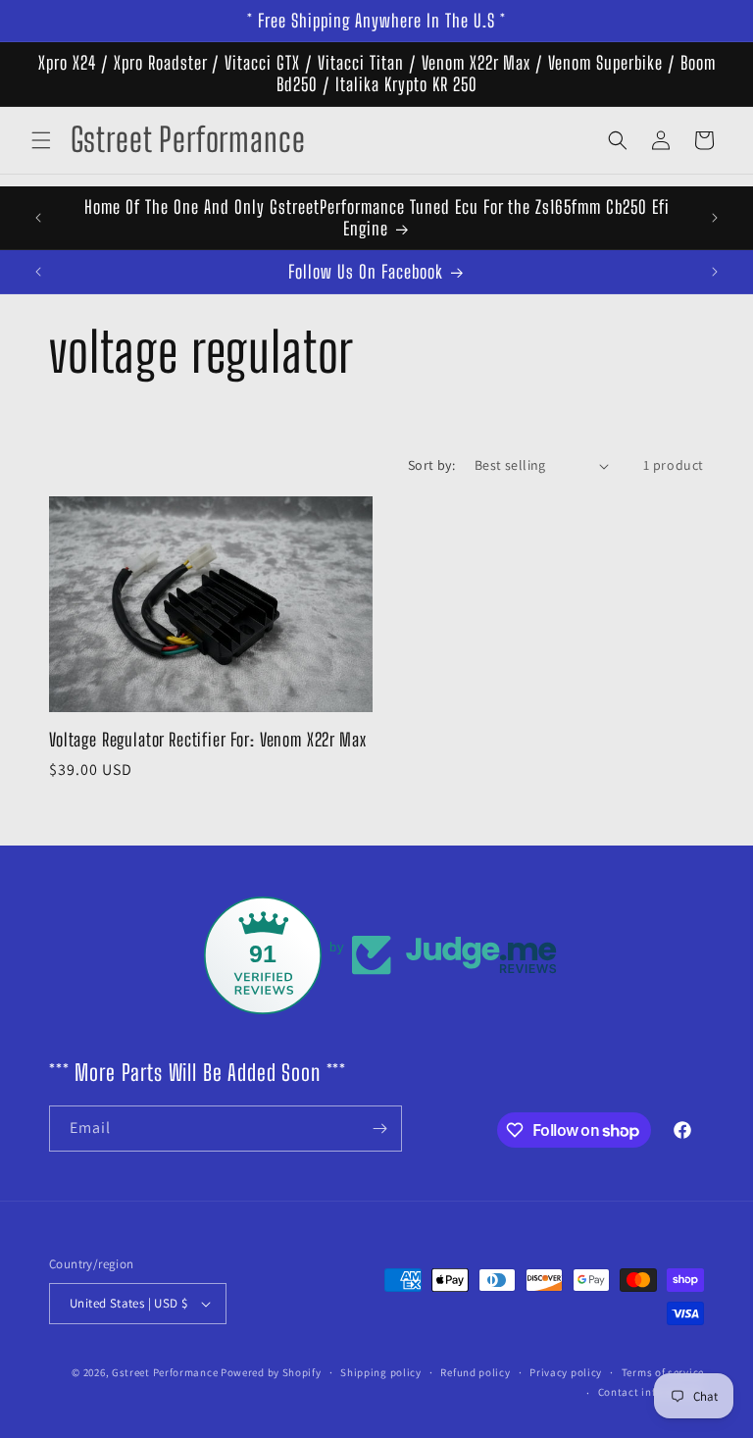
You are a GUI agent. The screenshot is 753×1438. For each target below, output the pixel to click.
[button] (41, 140)
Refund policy (475, 1372)
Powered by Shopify (271, 1372)
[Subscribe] (379, 1128)
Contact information (651, 1392)
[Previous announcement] (38, 217)
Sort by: (431, 465)
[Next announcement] (714, 217)
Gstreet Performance (165, 1372)
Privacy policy (565, 1372)
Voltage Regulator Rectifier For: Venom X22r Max (207, 739)
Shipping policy (381, 1372)
